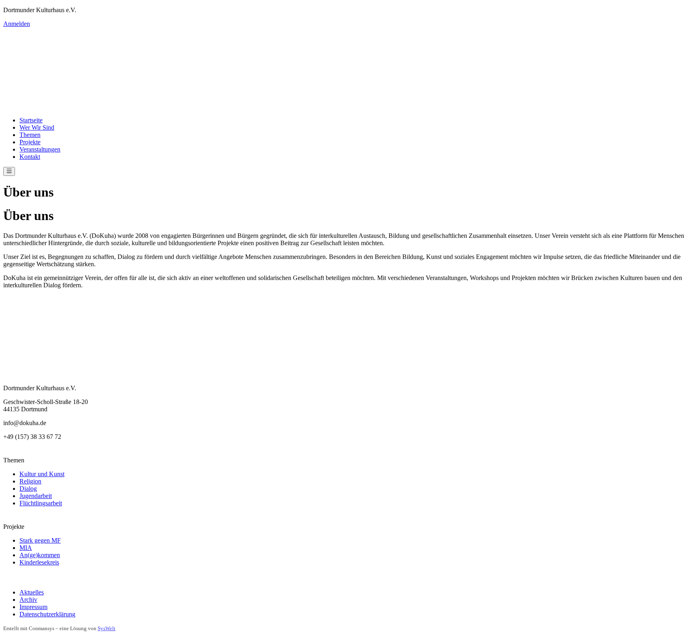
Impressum (33, 606)
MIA (25, 547)
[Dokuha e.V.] (350, 69)
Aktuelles (31, 592)
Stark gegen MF (40, 540)
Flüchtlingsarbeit (40, 503)
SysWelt (106, 628)
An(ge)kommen (39, 555)
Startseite (31, 120)
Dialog (28, 488)
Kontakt (29, 156)
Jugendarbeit (35, 495)
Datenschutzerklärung (47, 614)
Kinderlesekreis (39, 562)
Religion (30, 481)
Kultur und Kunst (41, 473)
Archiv (28, 599)
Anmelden (16, 23)
